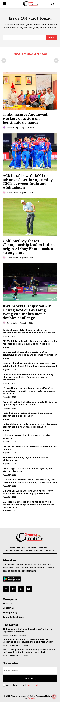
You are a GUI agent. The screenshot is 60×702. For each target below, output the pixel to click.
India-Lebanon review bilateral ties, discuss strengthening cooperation (27, 414)
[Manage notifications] (54, 696)
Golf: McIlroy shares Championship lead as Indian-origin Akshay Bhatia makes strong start (29, 246)
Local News (8, 635)
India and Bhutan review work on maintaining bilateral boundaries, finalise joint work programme (28, 377)
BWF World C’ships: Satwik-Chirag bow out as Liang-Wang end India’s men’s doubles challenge (27, 311)
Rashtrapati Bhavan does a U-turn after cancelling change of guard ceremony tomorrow (30, 353)
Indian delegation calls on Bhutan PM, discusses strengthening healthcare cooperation (30, 425)
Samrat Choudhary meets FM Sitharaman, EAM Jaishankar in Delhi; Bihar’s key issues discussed (30, 364)
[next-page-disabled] (56, 60)
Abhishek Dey (12, 127)
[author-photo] (4, 127)
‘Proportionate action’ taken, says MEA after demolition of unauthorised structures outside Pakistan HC (29, 391)
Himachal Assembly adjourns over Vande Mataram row (25, 458)
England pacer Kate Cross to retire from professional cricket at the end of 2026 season (29, 331)
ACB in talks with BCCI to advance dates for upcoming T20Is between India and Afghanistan (28, 181)
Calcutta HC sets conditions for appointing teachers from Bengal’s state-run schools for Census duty (28, 504)
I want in (28, 679)
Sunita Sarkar (12, 193)
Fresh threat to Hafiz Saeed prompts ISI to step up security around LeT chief (30, 403)
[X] (21, 589)
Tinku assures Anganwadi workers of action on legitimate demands (25, 118)
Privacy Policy (34, 685)
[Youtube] (29, 589)
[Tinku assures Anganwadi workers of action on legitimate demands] (30, 91)
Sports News (9, 645)
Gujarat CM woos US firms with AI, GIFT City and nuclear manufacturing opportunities (28, 492)
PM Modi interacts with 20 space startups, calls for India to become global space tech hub (30, 342)
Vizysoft (31, 698)
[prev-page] (3, 60)
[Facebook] (6, 589)
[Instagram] (13, 589)
